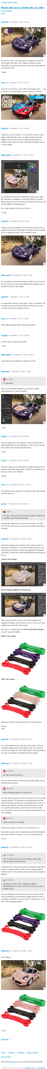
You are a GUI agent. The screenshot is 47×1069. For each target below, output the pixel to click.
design (3, 13)
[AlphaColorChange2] (23, 409)
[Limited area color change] (23, 605)
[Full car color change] (23, 574)
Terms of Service (32, 1052)
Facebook (41, 1068)
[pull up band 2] (23, 700)
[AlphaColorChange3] (23, 975)
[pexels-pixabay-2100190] (23, 42)
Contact (27, 1068)
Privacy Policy (6, 1057)
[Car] (20, 176)
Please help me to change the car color (22, 7)
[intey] (23, 1009)
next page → (5, 1039)
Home (3, 1052)
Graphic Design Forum (9, 2)
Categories (11, 1052)
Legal (33, 1068)
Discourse (13, 1062)
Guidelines (21, 1052)
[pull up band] (23, 657)
